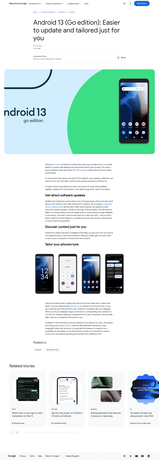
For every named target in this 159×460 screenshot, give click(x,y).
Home (35, 12)
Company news (72, 4)
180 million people (79, 170)
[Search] (124, 3)
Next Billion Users (52, 350)
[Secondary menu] (130, 3)
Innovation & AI (34, 4)
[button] (142, 3)
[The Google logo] (12, 456)
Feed (86, 4)
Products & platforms (53, 4)
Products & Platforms (48, 12)
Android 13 (68, 326)
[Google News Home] (18, 3)
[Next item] (17, 432)
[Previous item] (12, 432)
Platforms (62, 12)
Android (72, 12)
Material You (75, 306)
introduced (57, 164)
